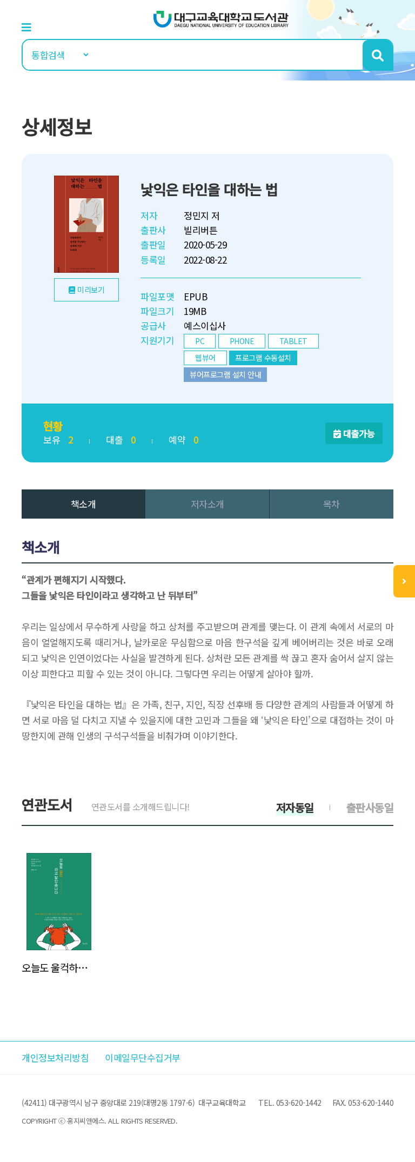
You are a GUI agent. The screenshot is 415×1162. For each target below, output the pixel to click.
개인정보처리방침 (55, 1057)
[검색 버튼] (377, 55)
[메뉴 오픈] (404, 581)
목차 (331, 504)
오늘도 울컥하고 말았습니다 (59, 967)
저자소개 (207, 504)
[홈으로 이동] (221, 18)
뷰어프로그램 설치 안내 (225, 374)
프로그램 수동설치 (263, 357)
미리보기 (90, 289)
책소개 (83, 504)
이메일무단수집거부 (142, 1057)
